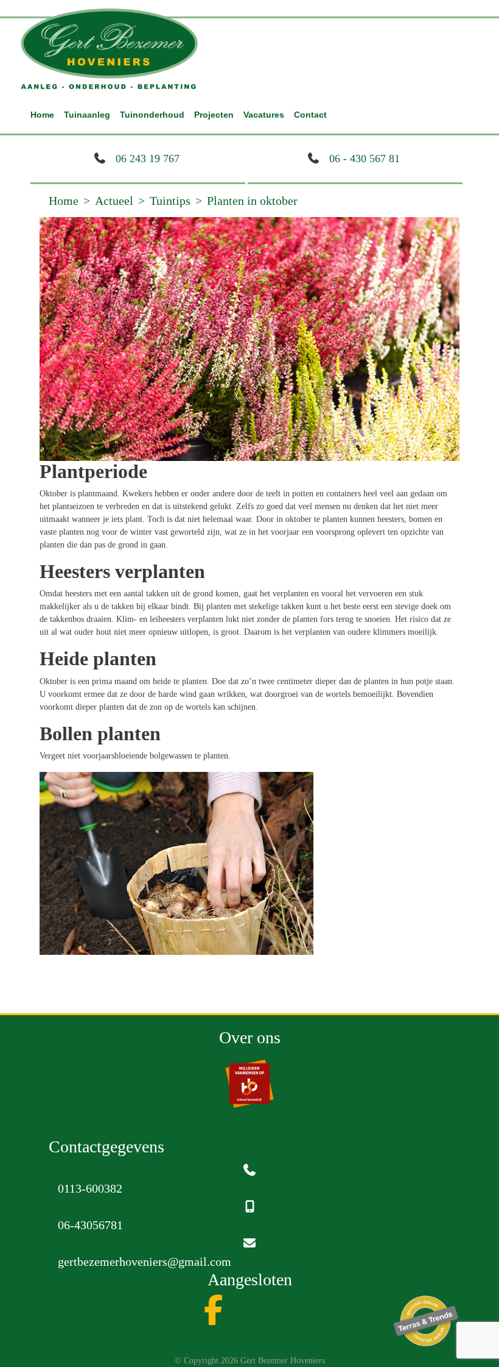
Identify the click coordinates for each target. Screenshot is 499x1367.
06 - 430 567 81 (364, 158)
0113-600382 (90, 1188)
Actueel (114, 200)
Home (42, 115)
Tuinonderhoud (152, 115)
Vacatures (263, 115)
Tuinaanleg (87, 115)
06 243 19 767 (148, 158)
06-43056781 (90, 1225)
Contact (310, 115)
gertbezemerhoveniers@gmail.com (144, 1261)
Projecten (214, 115)
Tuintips (170, 200)
